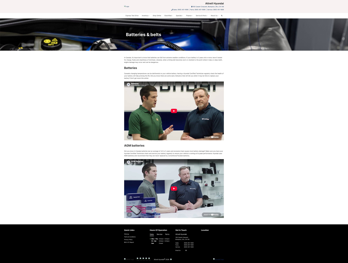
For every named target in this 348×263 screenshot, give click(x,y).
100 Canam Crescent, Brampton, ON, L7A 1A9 (208, 7)
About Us (214, 15)
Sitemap (126, 234)
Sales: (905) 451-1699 (180, 9)
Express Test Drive (132, 15)
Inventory (145, 15)
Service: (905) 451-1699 (215, 9)
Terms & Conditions (130, 237)
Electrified (167, 15)
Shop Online (157, 15)
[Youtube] (147, 259)
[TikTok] (149, 259)
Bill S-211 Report (129, 242)
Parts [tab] (167, 234)
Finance (188, 15)
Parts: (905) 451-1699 (197, 9)
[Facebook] (138, 259)
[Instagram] (144, 259)
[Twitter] (141, 259)
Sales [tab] (152, 234)
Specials (179, 15)
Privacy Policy (128, 239)
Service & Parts (201, 15)
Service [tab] (159, 234)
